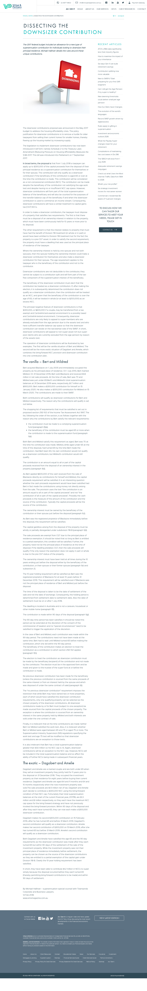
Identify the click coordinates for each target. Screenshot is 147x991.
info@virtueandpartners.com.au (90, 3)
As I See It (70, 9)
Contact (142, 9)
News (113, 9)
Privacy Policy (27, 961)
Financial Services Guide (71, 958)
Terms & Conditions (106, 958)
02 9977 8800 (66, 3)
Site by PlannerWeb (117, 976)
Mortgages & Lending (29, 958)
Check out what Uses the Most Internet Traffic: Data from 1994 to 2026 (110, 176)
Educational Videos (70, 954)
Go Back (121, 16)
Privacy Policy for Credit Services (45, 961)
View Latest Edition (109, 918)
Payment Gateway (138, 3)
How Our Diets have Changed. (110, 107)
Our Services (102, 9)
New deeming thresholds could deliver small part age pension (109, 99)
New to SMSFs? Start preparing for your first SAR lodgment (109, 81)
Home (80, 9)
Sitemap (57, 958)
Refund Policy (90, 961)
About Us (89, 9)
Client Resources (127, 9)
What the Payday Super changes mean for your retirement (107, 144)
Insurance (102, 954)
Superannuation (45, 958)
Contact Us (107, 230)
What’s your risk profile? (107, 184)
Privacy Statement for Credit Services (71, 961)
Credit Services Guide (89, 958)
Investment (112, 954)
